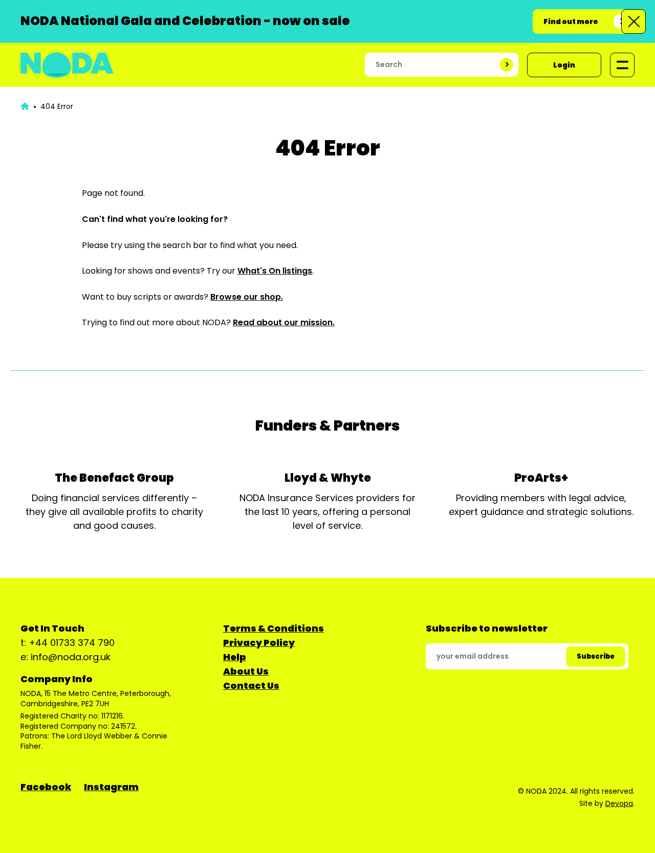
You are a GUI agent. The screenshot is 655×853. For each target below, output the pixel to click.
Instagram (111, 786)
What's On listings (274, 271)
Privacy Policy (259, 642)
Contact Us (251, 685)
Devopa (619, 803)
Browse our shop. (246, 297)
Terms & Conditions (273, 628)
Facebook (45, 786)
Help (234, 656)
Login (564, 65)
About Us (246, 671)
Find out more (570, 21)
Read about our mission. (284, 322)
